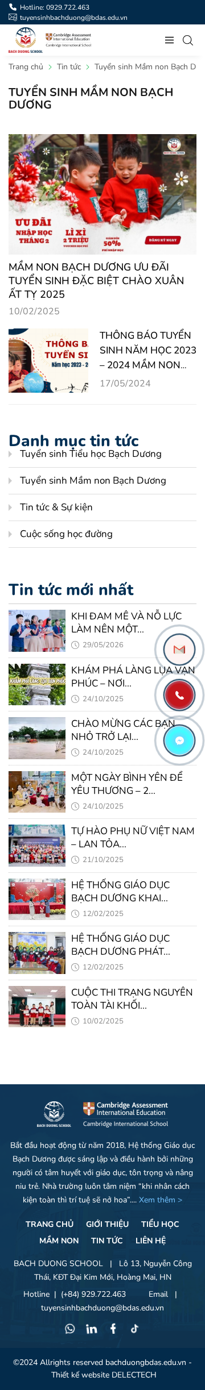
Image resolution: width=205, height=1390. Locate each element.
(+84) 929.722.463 (93, 1294)
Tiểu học (160, 1224)
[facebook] (113, 1330)
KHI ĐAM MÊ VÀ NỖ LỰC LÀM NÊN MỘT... (126, 623)
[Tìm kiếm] (187, 40)
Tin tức (107, 1240)
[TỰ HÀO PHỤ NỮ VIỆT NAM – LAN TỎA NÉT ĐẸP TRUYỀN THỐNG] (37, 846)
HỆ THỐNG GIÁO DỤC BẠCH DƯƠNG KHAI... (120, 892)
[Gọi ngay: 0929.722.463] (179, 695)
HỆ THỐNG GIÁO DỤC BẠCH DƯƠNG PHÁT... (120, 945)
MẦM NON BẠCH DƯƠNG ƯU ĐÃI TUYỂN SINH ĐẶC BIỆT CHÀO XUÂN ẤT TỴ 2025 (96, 280)
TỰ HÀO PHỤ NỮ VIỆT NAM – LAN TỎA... (133, 838)
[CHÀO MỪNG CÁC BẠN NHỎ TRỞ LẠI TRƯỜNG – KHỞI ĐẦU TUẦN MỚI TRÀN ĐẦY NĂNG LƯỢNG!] (37, 738)
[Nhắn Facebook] (179, 740)
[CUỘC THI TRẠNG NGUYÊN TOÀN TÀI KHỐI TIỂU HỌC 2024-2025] (37, 1007)
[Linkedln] (92, 1330)
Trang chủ (49, 1224)
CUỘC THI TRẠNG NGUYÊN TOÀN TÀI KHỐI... (132, 999)
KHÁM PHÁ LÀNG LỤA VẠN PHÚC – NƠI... (133, 677)
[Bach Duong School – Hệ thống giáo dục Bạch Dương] (26, 40)
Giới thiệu (107, 1224)
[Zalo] (179, 649)
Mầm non (59, 1240)
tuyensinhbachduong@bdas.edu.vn (102, 1307)
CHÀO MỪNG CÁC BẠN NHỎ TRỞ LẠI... (123, 730)
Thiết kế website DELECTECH (104, 1375)
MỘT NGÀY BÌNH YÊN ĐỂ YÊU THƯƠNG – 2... (127, 784)
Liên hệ (151, 1240)
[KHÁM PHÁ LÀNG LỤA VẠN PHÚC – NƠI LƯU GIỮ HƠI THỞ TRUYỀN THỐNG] (37, 685)
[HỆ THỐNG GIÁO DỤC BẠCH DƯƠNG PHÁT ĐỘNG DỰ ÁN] (37, 953)
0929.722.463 (67, 7)
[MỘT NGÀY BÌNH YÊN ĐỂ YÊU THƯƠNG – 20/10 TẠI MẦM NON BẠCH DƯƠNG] (37, 792)
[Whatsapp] (70, 1330)
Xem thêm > (160, 1200)
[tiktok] (135, 1330)
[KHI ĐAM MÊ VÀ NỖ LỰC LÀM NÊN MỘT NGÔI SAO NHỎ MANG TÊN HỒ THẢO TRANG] (37, 631)
